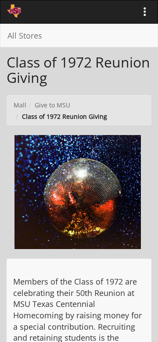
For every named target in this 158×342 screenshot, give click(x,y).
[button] (145, 12)
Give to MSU (52, 105)
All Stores (24, 35)
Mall (20, 105)
